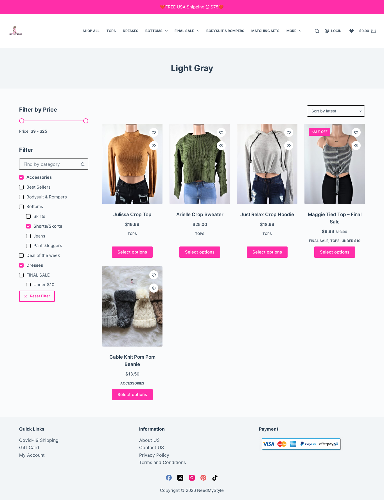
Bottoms (153, 31)
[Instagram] (192, 478)
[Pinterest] (203, 478)
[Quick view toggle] (153, 145)
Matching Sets (265, 31)
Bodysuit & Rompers (225, 31)
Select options (132, 252)
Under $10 (351, 241)
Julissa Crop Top (132, 214)
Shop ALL (91, 31)
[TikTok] (215, 478)
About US (149, 440)
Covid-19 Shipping (38, 440)
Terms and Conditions (162, 462)
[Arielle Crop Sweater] (200, 164)
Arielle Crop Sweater (199, 214)
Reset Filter (40, 296)
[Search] (317, 31)
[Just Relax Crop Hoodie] (267, 164)
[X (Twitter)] (180, 478)
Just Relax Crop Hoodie (267, 214)
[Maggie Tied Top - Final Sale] (334, 164)
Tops (111, 31)
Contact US (151, 447)
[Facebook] (169, 478)
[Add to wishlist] (153, 132)
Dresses (130, 31)
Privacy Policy (154, 455)
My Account (32, 455)
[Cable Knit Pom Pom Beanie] (132, 306)
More (291, 31)
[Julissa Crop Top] (132, 164)
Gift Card (29, 447)
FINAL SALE (184, 31)
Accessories (132, 383)
